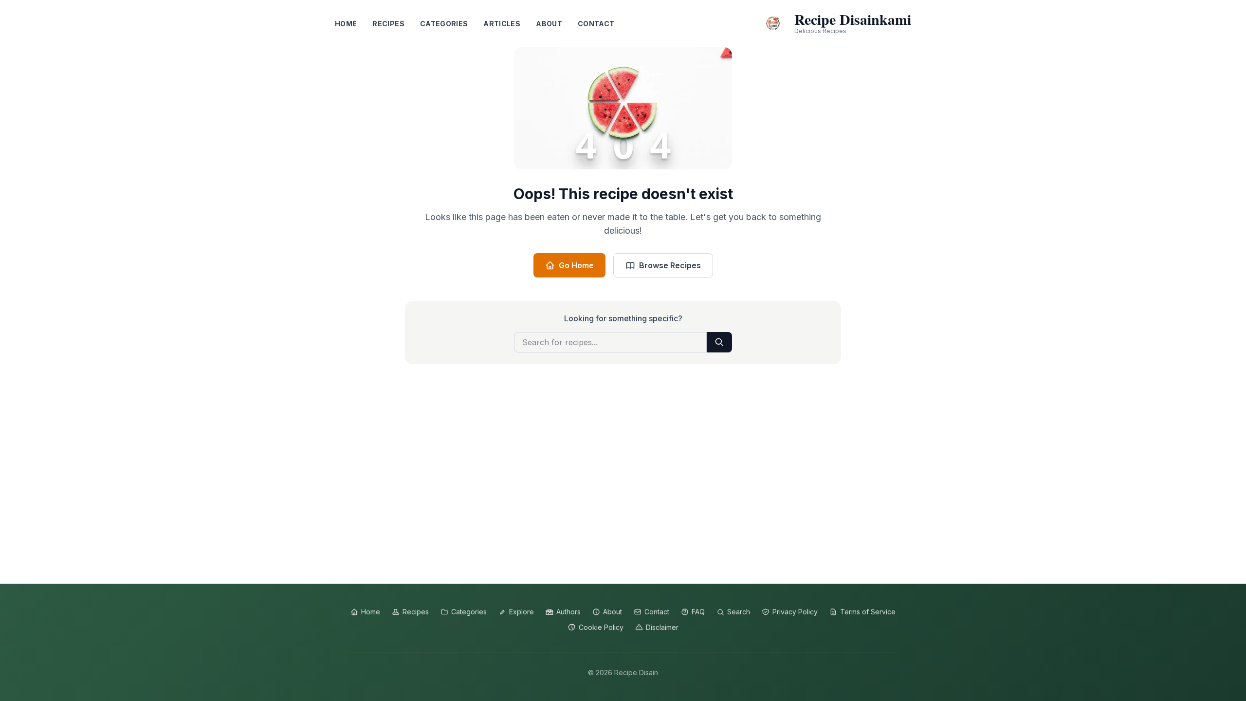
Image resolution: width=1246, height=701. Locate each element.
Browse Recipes (670, 265)
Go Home (576, 265)
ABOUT (549, 23)
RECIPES (388, 23)
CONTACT (596, 23)
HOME (346, 23)
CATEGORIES (444, 23)
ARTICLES (501, 23)
